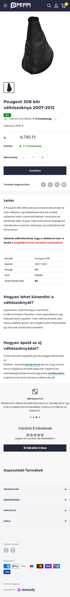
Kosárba (35, 170)
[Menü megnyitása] (5, 5)
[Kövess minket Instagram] (12, 550)
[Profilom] (56, 6)
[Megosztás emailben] (63, 184)
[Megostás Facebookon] (43, 184)
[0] (63, 6)
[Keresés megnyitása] (49, 6)
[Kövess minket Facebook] (6, 550)
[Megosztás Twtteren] (57, 184)
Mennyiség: (11, 157)
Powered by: (9, 589)
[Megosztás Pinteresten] (50, 184)
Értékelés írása (35, 448)
